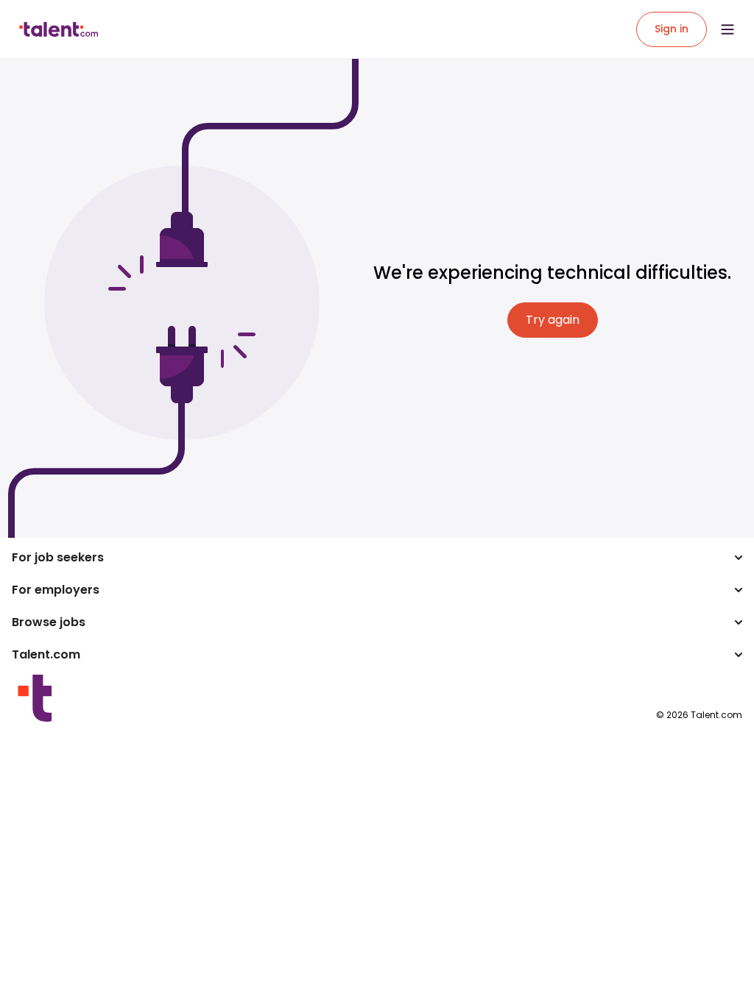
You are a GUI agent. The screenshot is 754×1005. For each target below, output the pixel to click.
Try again (552, 319)
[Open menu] (727, 29)
